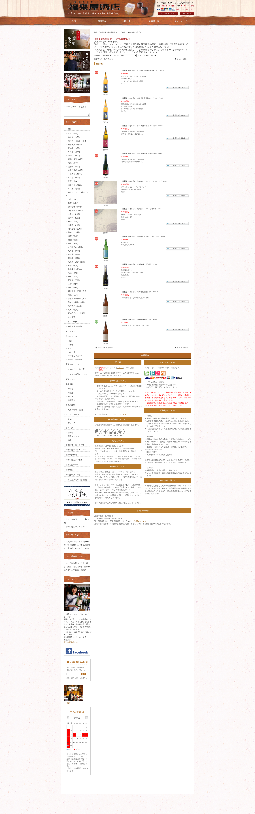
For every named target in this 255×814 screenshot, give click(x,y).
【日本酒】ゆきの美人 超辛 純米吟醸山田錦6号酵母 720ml (141, 153)
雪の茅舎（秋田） (75, 207)
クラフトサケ (71, 322)
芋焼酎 (70, 389)
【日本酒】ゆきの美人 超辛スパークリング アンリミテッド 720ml (144, 181)
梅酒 (70, 341)
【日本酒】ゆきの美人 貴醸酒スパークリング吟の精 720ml (141, 209)
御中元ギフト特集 (73, 475)
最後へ (185, 59)
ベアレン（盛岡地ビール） (77, 374)
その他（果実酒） (75, 360)
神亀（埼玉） (73, 277)
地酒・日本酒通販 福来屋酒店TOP (106, 32)
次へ (180, 59)
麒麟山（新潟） (74, 258)
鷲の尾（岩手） (74, 148)
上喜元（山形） (74, 214)
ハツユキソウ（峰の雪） (76, 369)
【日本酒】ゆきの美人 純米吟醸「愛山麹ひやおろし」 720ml (142, 98)
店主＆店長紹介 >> (71, 642)
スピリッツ (70, 331)
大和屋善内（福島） (76, 247)
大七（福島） (73, 240)
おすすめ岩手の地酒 (74, 460)
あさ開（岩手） (74, 137)
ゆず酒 (70, 345)
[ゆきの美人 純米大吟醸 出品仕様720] (105, 285)
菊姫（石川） (73, 295)
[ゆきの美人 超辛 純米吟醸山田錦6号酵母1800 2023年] (105, 147)
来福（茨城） (73, 273)
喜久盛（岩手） (74, 178)
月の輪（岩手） (74, 152)
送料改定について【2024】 (77, 527)
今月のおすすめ (72, 465)
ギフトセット (71, 379)
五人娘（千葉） (74, 280)
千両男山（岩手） (75, 174)
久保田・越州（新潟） (77, 262)
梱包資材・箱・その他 (75, 445)
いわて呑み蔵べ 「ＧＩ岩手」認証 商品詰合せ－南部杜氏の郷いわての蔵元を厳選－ (77, 566)
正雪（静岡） (73, 284)
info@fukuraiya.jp (139, 521)
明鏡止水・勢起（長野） (78, 291)
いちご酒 (71, 352)
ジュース (71, 423)
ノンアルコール (72, 415)
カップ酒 (71, 317)
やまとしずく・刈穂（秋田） (77, 194)
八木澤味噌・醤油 (75, 410)
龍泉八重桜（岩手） (76, 170)
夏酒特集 (69, 470)
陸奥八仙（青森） (75, 185)
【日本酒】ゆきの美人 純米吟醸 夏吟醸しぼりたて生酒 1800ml (143, 236)
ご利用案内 (101, 21)
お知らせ (69, 512)
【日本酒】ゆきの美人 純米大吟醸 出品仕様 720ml (139, 264)
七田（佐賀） (73, 310)
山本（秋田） (73, 199)
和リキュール (71, 336)
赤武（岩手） (73, 134)
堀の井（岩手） (74, 156)
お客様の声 (154, 21)
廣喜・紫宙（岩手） (76, 159)
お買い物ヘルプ (72, 535)
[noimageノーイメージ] (105, 202)
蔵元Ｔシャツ (73, 436)
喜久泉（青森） (74, 189)
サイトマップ (180, 21)
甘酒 (70, 419)
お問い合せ (127, 21)
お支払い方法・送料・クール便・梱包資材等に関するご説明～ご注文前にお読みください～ (78, 545)
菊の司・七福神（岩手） (78, 141)
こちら (120, 368)
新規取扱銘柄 (71, 455)
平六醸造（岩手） (75, 327)
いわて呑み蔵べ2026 (74, 556)
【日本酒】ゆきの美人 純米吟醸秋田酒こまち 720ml (139, 319)
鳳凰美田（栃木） (75, 269)
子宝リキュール (72, 364)
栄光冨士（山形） (75, 229)
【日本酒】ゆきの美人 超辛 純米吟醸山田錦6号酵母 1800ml (142, 126)
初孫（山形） (73, 222)
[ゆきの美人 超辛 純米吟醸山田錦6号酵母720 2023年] (105, 175)
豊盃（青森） (73, 181)
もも (70, 349)
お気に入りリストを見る (76, 107)
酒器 (70, 440)
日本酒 (123, 32)
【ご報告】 (68, 703)
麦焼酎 (70, 397)
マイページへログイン (168, 13)
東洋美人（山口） (75, 306)
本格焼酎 (69, 384)
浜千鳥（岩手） (74, 167)
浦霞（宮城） (73, 236)
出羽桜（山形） (74, 225)
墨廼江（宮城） (74, 232)
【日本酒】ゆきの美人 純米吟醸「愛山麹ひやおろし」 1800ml (142, 70)
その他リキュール (75, 356)
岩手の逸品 (70, 405)
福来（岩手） (73, 163)
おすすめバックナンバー (76, 450)
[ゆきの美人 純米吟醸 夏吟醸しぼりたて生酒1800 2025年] (105, 258)
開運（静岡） (73, 288)
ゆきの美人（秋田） (76, 210)
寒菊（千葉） (73, 266)
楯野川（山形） (74, 218)
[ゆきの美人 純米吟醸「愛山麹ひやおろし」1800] (105, 92)
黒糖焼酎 (71, 400)
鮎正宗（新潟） (74, 255)
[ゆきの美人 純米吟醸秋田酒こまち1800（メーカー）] (105, 313)
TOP (74, 21)
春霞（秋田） (73, 203)
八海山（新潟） (74, 251)
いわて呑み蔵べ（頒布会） (77, 480)
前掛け (70, 433)
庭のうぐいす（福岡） (77, 313)
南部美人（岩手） (75, 145)
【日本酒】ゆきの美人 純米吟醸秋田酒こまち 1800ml (139, 292)
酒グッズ (69, 428)
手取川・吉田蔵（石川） (78, 299)
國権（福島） (73, 243)
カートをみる (186, 13)
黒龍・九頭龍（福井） (77, 302)
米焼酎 (70, 393)
